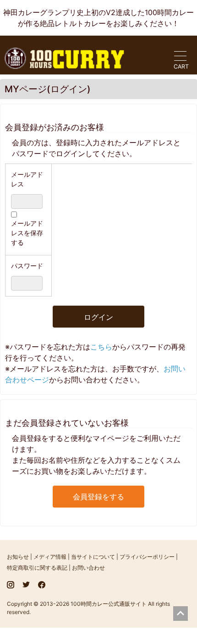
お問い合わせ (88, 567)
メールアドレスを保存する (27, 232)
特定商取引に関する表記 (37, 567)
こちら (101, 346)
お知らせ (18, 556)
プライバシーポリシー (147, 556)
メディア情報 (49, 556)
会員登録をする (98, 496)
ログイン (98, 317)
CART (181, 66)
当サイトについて (93, 556)
